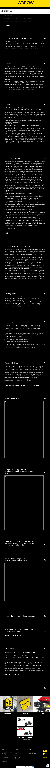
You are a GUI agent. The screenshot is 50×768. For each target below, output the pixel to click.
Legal (30, 749)
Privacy (30, 750)
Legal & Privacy (33, 748)
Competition (17, 750)
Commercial (17, 757)
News (16, 748)
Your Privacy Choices (27, 766)
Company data (31, 752)
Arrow (4, 748)
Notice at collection (19, 766)
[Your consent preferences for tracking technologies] (47, 765)
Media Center (4, 760)
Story (3, 749)
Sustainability (4, 761)
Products (17, 752)
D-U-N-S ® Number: (5, 754)
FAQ (16, 755)
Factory (16, 749)
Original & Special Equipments (5, 758)
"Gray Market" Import (33, 753)
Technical (17, 758)
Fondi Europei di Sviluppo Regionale (7, 753)
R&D (3, 750)
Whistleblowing (5, 756)
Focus (16, 753)
